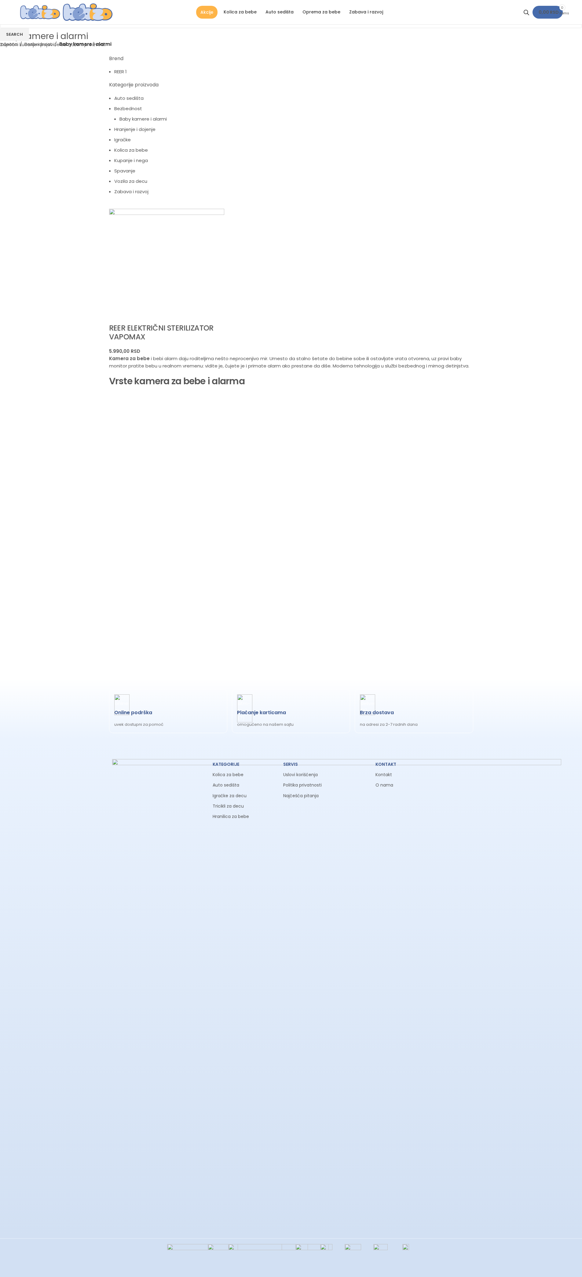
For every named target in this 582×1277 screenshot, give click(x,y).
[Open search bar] (526, 12)
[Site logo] (40, 12)
